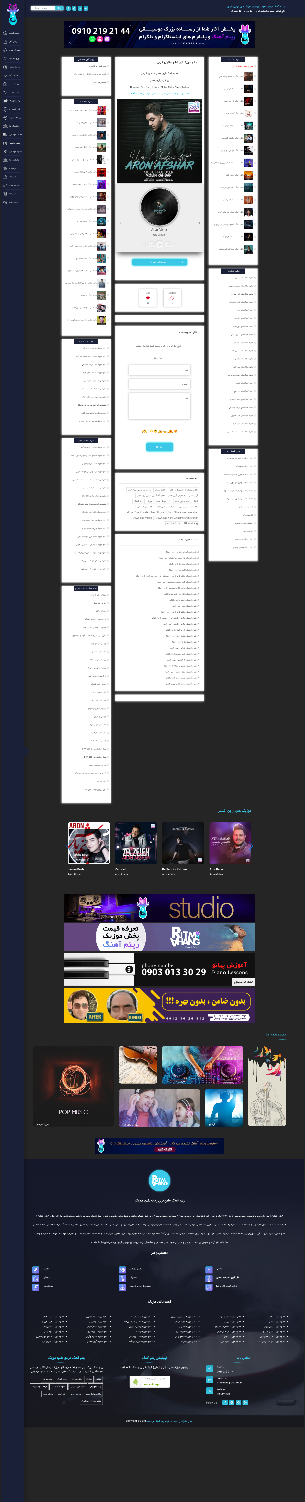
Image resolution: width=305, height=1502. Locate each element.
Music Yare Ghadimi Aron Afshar (145, 512)
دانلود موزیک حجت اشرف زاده (272, 1341)
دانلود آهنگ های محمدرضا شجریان (240, 432)
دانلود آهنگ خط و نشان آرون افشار (181, 672)
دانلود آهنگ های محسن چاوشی (241, 278)
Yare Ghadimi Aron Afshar (183, 512)
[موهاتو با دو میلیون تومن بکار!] (159, 1005)
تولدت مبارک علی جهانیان (244, 539)
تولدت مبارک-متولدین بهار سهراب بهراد (239, 499)
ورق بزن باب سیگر (100, 603)
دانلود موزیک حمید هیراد (230, 1341)
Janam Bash (76, 869)
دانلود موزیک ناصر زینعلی (53, 1341)
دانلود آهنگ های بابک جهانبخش (241, 302)
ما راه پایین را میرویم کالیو (97, 676)
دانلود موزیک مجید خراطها (186, 1322)
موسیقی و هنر (159, 1253)
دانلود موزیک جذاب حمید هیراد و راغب (83, 246)
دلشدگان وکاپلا (101, 611)
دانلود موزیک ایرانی (145, 507)
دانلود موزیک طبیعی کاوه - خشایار (85, 184)
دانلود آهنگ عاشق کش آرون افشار (182, 636)
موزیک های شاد (130, 1124)
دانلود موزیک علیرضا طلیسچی (272, 1336)
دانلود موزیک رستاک (143, 1332)
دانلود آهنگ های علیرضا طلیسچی (241, 407)
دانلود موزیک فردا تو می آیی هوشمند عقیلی (91, 471)
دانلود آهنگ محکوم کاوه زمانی (233, 237)
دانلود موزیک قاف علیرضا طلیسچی (94, 364)
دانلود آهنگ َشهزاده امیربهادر (234, 113)
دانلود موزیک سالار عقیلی (97, 1327)
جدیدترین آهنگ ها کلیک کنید (242, 66)
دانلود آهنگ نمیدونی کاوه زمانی (232, 150)
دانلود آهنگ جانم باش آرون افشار (182, 683)
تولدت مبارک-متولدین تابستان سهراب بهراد (238, 490)
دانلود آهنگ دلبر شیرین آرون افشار (182, 552)
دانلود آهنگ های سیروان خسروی (241, 286)
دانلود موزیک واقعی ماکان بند (86, 122)
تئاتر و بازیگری (136, 1268)
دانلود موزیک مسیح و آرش (97, 1336)
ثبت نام (234, 11)
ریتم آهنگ (138, 501)
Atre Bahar (217, 869)
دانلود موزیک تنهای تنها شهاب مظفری (93, 389)
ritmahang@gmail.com (229, 1382)
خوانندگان (257, 1123)
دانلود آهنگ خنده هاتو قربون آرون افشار (179, 612)
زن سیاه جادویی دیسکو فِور (97, 708)
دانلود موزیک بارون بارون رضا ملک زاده (83, 110)
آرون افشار (193, 496)
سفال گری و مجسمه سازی (228, 1277)
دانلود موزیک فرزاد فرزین (53, 1322)
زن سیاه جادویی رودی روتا (97, 668)
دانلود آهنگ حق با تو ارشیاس (233, 200)
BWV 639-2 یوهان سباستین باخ (94, 749)
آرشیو (212, 1124)
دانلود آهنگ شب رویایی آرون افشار (181, 654)
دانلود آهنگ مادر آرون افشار (185, 606)
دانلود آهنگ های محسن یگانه (242, 351)
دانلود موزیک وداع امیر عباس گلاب (94, 397)
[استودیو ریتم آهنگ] (159, 1145)
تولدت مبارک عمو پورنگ (244, 466)
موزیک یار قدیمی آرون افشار (139, 490)
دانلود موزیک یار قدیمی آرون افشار (183, 490)
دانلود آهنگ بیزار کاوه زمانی (234, 89)
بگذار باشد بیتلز (101, 781)
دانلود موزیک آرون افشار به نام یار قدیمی (177, 62)
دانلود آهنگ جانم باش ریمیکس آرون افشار (177, 588)
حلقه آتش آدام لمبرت (98, 733)
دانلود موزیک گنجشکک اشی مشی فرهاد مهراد (90, 552)
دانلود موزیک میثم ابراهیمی (229, 1332)
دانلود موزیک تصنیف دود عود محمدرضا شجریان (90, 480)
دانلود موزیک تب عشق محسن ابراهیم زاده (82, 209)
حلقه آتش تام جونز (99, 651)
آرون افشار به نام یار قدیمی (153, 73)
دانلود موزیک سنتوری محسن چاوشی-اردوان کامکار (89, 455)
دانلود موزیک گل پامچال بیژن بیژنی (94, 569)
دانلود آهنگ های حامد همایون (242, 415)
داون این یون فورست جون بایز (96, 789)
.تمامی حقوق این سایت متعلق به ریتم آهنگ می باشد (169, 1421)
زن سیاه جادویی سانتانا (98, 660)
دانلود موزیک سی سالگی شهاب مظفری (93, 421)
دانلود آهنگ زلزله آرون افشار (185, 642)
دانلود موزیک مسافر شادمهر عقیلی (95, 488)
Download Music (158, 262)
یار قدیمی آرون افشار (159, 80)
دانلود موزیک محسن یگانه (53, 1327)
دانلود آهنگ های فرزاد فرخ (243, 391)
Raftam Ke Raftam (174, 869)
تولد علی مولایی (248, 515)
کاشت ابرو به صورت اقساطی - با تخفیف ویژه (90, 74)
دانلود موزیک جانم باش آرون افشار (84, 307)
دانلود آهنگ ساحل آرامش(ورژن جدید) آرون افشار (174, 618)
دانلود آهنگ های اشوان (244, 383)
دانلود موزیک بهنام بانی (98, 1322)
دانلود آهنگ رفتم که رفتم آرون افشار (181, 594)
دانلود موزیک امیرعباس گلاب (140, 1341)
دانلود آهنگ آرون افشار (165, 507)
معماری (46, 1277)
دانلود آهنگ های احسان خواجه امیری (239, 375)
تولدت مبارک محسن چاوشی (243, 547)
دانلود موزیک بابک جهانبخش (140, 1336)
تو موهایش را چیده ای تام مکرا (96, 619)
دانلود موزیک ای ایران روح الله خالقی (94, 496)
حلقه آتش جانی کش (99, 700)
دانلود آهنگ (172, 73)
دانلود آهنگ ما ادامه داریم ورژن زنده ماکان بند (227, 163)
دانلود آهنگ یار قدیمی (188, 507)
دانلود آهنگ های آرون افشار (243, 326)
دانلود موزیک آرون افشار (97, 1341)
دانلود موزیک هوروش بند (141, 1317)
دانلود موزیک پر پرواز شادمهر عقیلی (94, 528)
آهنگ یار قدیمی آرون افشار (186, 501)
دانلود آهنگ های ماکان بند (243, 318)
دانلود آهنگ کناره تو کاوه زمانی (233, 126)
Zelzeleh (120, 869)
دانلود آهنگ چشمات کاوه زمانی (232, 138)
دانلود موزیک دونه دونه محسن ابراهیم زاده (82, 320)
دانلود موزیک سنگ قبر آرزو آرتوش (94, 463)
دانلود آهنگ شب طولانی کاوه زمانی (231, 76)
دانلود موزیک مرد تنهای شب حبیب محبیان (91, 544)
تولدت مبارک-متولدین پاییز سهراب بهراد (239, 482)
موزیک (149, 501)
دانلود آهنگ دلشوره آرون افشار (183, 600)
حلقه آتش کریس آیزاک (98, 724)
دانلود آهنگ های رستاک (244, 310)
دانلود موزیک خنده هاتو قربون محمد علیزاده (82, 270)
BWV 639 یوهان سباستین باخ (95, 757)
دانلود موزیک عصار (277, 1322)
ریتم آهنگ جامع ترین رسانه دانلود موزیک (159, 1200)
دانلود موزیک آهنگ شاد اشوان (86, 147)
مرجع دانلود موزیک (39, 1387)
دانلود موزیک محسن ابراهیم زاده (138, 1322)
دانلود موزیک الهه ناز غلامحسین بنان (94, 561)
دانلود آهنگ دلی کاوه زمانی (234, 101)
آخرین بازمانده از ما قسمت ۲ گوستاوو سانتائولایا (90, 635)
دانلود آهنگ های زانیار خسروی (242, 294)
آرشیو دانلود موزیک (159, 1301)
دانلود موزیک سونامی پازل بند (86, 221)
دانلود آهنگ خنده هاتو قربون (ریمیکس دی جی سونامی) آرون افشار (166, 576)
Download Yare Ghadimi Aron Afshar (177, 517)
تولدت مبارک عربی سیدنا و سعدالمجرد (240, 458)
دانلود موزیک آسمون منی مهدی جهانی (83, 196)
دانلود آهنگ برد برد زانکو (235, 175)
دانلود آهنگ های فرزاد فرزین (243, 359)
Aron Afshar (174, 523)
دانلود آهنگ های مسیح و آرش (242, 334)
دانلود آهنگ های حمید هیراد (242, 423)
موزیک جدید (48, 1394)
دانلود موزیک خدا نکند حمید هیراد (94, 372)
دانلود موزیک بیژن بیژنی (274, 1327)
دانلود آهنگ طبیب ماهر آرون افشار (181, 678)
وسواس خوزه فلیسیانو (99, 684)
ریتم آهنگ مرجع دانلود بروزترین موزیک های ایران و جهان (256, 6)
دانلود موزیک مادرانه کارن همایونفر (94, 520)
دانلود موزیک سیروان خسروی (184, 1317)
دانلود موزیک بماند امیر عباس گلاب (94, 413)
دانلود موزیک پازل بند (231, 1322)
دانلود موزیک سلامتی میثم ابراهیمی (84, 135)
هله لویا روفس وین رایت (98, 765)
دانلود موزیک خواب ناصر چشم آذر (94, 512)
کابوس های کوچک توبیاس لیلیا (95, 741)
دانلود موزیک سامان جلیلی (186, 1336)
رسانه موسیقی (95, 1387)
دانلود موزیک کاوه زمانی (54, 1332)
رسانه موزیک (48, 1379)
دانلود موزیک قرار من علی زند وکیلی (94, 348)
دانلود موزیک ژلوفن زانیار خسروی (85, 172)
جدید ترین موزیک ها (176, 1081)
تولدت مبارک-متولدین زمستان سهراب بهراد (238, 474)
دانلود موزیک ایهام (189, 1341)
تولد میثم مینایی (247, 531)
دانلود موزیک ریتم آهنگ (91, 1401)
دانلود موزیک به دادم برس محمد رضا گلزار (91, 356)
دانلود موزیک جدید (163, 501)
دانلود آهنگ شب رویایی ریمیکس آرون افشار (177, 582)
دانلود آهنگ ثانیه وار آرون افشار (183, 570)
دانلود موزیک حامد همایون (97, 1317)
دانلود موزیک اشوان (232, 1336)
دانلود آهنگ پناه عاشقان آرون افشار (181, 630)
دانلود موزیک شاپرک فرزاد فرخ (86, 258)
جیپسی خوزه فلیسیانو (99, 643)
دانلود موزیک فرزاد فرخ (186, 1332)
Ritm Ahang (191, 523)
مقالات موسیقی (131, 1081)
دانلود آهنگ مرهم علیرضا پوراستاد (232, 187)
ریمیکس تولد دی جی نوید (244, 523)
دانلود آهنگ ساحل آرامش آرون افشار (180, 624)
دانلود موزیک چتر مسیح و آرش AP (84, 159)
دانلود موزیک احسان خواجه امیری (50, 1336)
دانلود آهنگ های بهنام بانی (243, 367)
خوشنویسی (48, 1286)
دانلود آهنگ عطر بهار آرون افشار (183, 564)
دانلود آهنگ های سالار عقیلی (243, 342)
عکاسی (219, 1268)
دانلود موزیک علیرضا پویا (97, 1332)
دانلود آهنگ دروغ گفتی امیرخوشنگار (231, 249)
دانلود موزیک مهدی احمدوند (273, 1332)
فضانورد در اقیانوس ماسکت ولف (95, 627)
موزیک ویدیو (43, 1124)
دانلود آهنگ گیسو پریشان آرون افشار (180, 666)
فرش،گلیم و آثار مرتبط (226, 1286)
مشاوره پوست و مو (100, 82)
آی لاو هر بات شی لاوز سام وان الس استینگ (91, 773)
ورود (246, 11)
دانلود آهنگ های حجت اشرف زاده (241, 399)
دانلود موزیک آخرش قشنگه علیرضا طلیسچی (81, 283)
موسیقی (133, 1277)
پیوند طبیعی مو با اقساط (98, 66)
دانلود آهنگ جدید (58, 1387)
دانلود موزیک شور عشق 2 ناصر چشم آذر (92, 504)
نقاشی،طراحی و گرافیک (140, 1286)
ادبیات (46, 1268)
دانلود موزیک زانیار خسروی (140, 1327)
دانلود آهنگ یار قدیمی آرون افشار (151, 496)
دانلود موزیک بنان (277, 1317)
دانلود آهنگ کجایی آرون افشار (184, 648)
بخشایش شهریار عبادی (98, 595)
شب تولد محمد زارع (246, 507)
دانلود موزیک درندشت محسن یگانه (94, 447)
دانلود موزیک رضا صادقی (53, 1317)
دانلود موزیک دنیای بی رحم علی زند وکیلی (92, 405)
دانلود (98, 1379)
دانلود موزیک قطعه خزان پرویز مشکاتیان (92, 536)
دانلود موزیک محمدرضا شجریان (228, 1327)
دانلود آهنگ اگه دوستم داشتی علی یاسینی (229, 224)
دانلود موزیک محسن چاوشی (229, 1317)
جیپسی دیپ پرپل (100, 716)
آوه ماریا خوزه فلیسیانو (99, 692)
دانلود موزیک (160, 490)
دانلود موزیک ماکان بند (187, 1327)
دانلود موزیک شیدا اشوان (88, 295)
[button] (250, 846)
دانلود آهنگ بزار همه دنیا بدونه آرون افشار (178, 558)
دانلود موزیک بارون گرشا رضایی (95, 381)
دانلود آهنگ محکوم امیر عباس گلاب (231, 212)
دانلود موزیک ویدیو (93, 1394)
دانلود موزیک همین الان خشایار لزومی (83, 233)
